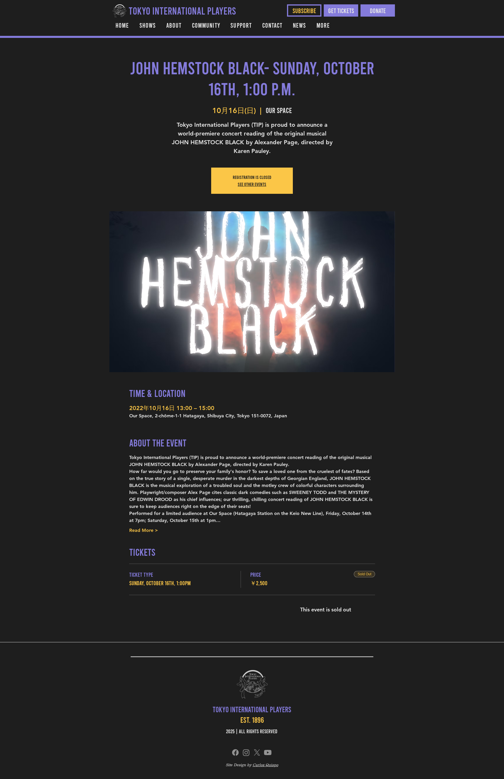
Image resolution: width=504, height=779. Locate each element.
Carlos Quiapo (265, 765)
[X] (257, 752)
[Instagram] (246, 752)
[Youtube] (267, 752)
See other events (252, 184)
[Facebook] (235, 752)
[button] (206, 25)
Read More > (143, 530)
